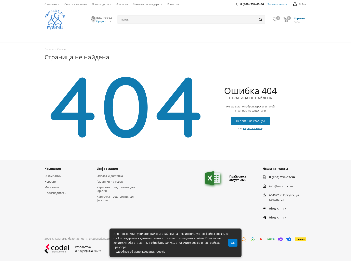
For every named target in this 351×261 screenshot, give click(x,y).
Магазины (51, 187)
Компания (52, 169)
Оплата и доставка (110, 176)
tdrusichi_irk (277, 208)
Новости (50, 181)
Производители (55, 193)
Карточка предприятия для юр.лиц (116, 189)
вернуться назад (253, 128)
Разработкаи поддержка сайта (88, 249)
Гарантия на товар (110, 181)
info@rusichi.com (281, 186)
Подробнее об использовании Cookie (139, 251)
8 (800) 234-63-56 (282, 177)
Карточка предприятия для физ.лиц (116, 198)
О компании (53, 176)
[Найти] (260, 19)
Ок (233, 243)
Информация (107, 169)
